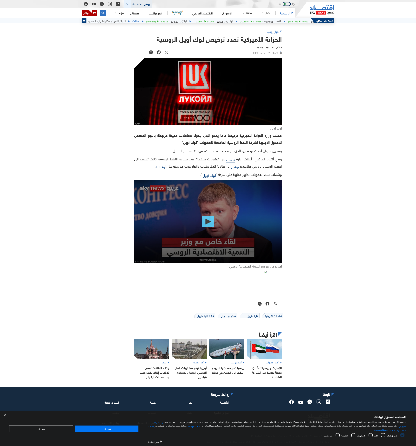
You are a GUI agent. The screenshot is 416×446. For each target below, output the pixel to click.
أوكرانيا (161, 166)
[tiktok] (328, 402)
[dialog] (208, 428)
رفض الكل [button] (41, 428)
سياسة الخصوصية (381, 429)
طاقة (153, 402)
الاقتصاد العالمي (202, 13)
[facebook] (291, 402)
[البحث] (103, 13)
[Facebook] (86, 4)
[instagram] (319, 402)
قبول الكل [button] (107, 428)
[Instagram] (110, 4)
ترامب (230, 159)
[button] (138, 4)
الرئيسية (285, 13)
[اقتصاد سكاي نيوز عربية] (314, 10)
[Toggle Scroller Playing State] (84, 20)
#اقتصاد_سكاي (324, 20)
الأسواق (227, 13)
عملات (151, 21)
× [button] (5, 415)
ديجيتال (134, 13)
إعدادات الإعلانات (193, 426)
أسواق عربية (111, 402)
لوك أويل (209, 175)
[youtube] (300, 402)
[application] (208, 221)
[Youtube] (94, 4)
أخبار (190, 402)
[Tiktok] (118, 4)
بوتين (235, 166)
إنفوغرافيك (155, 13)
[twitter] (309, 402)
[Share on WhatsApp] (166, 52)
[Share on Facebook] (159, 52)
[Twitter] (102, 4)
